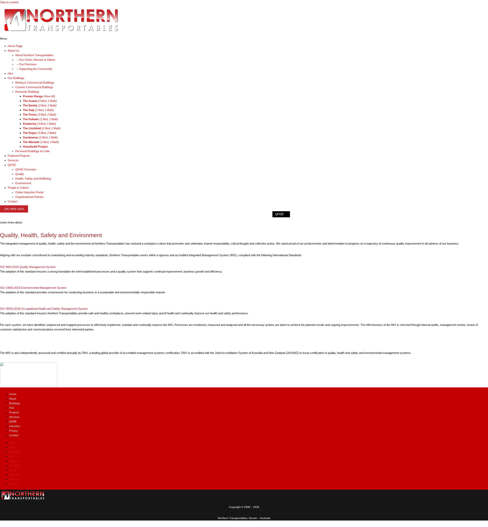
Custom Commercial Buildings (34, 87)
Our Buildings (196, 214)
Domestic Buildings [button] (27, 91)
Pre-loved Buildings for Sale (32, 151)
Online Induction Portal (29, 192)
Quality (19, 174)
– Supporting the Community (33, 68)
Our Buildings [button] (16, 78)
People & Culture (305, 214)
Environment (23, 183)
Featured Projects (19, 155)
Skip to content (9, 2)
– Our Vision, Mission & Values (35, 59)
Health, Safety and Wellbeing (33, 178)
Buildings (14, 403)
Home (155, 214)
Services (13, 160)
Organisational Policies (29, 196)
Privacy (13, 430)
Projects (14, 412)
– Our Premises (26, 64)
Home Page (15, 46)
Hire (10, 73)
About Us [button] (13, 50)
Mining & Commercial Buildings (34, 82)
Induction (14, 426)
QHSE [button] (12, 164)
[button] (244, 38)
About (12, 398)
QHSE (279, 214)
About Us (171, 214)
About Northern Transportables (34, 55)
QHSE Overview (25, 169)
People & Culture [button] (18, 187)
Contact (12, 201)
